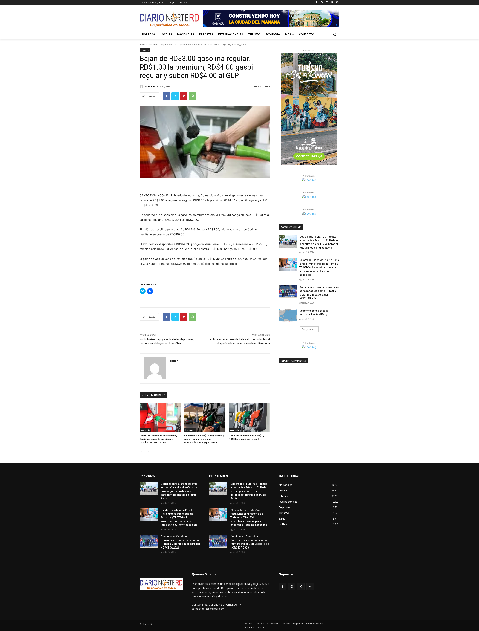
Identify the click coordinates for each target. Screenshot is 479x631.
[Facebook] (316, 3)
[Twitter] (327, 3)
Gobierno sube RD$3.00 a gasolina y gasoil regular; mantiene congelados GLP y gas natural (204, 439)
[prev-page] (142, 451)
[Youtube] (337, 3)
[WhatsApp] (192, 96)
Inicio (142, 44)
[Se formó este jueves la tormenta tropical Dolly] (288, 315)
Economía (153, 44)
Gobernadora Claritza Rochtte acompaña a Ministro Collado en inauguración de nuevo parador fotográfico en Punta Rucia (179, 491)
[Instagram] (322, 3)
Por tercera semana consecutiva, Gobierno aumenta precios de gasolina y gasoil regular (158, 439)
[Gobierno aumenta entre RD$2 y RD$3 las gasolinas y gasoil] (249, 417)
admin (151, 86)
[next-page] (148, 451)
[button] (334, 34)
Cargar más (308, 329)
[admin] (142, 86)
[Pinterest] (183, 96)
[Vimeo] (332, 3)
